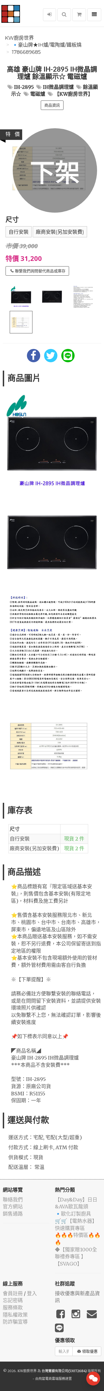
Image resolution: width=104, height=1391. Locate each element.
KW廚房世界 (19, 38)
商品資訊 (52, 105)
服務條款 (13, 1307)
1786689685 (26, 52)
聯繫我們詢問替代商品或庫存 (40, 270)
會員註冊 (13, 1293)
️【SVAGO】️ (68, 1264)
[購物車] (79, 14)
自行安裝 (19, 232)
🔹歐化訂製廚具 (73, 1214)
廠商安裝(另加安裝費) (60, 232)
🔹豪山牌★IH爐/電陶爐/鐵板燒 (47, 45)
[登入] (49, 14)
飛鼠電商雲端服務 (52, 1379)
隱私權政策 (15, 1315)
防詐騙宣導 (15, 1322)
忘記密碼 (13, 1300)
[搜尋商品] (64, 14)
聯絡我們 (13, 1199)
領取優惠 (90, 1351)
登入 (32, 1293)
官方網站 (13, 1206)
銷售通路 (13, 1214)
